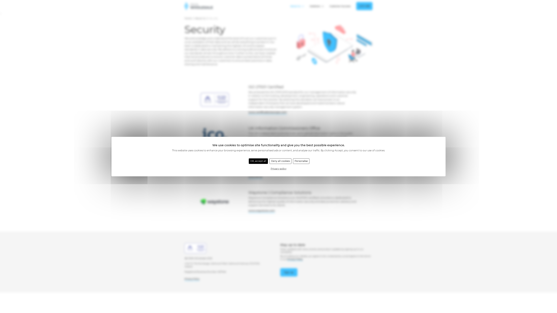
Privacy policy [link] (278, 168)
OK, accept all (258, 161)
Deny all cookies (280, 161)
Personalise (301, 161)
